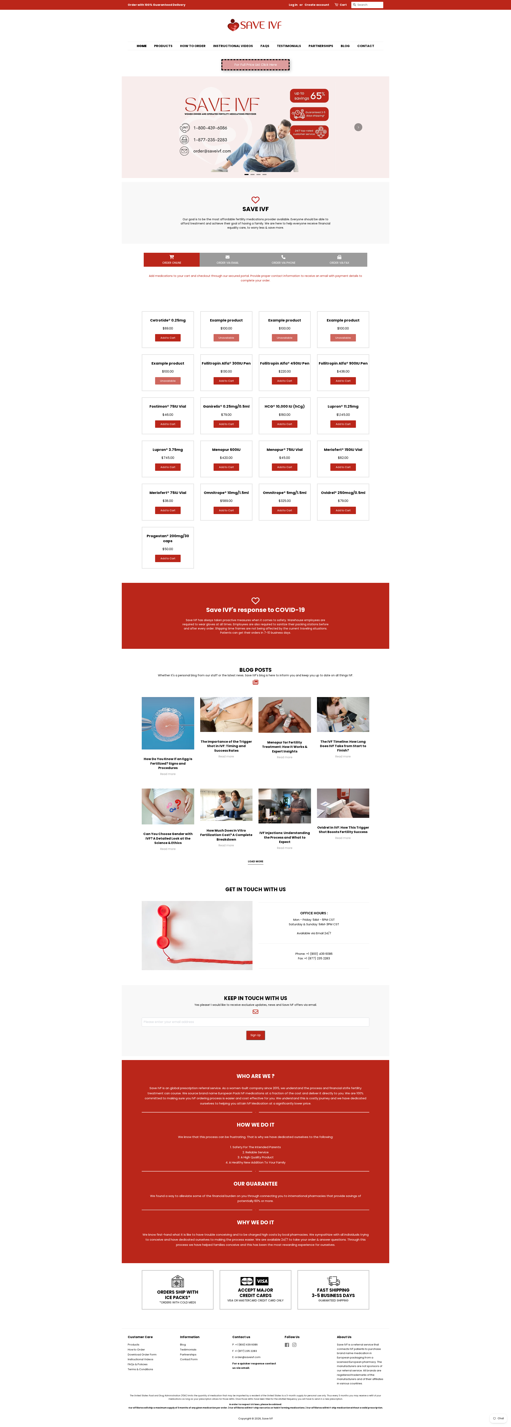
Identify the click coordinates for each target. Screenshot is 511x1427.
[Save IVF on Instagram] (294, 1345)
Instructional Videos (233, 46)
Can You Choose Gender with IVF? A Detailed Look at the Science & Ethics (168, 838)
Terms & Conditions (140, 1369)
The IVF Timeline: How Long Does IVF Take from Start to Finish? (343, 746)
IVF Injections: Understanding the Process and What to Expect (284, 837)
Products (163, 46)
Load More (255, 861)
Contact (365, 46)
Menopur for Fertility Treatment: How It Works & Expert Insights (284, 747)
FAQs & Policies (138, 1364)
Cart (343, 5)
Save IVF (267, 1418)
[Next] (358, 127)
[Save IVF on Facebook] (287, 1345)
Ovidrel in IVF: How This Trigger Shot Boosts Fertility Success (343, 829)
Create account (317, 5)
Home (142, 46)
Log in (293, 5)
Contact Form (189, 1359)
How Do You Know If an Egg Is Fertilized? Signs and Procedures (168, 763)
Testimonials (289, 46)
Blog (345, 46)
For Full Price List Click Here (255, 64)
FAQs (264, 46)
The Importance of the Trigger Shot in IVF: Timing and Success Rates (226, 746)
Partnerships (321, 46)
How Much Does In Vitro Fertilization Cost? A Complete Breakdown (226, 835)
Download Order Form (142, 1354)
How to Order (193, 46)
